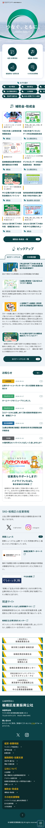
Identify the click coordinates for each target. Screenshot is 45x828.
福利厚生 (30, 86)
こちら (33, 723)
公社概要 (7, 772)
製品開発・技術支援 (33, 200)
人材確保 (30, 91)
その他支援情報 (32, 73)
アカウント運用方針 (10, 778)
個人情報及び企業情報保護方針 (15, 775)
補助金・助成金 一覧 (20, 239)
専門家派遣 (8, 750)
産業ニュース (7, 536)
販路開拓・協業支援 (12, 73)
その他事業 (8, 806)
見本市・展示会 (12, 96)
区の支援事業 (8, 803)
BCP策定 (12, 86)
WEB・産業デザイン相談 (32, 96)
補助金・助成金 (33, 58)
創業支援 (7, 753)
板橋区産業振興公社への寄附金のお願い (17, 781)
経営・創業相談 (12, 58)
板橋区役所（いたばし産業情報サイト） (17, 606)
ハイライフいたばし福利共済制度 (15, 800)
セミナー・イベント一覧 (20, 359)
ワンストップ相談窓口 (11, 747)
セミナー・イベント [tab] (13, 257)
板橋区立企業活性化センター (14, 620)
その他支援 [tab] (31, 257)
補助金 (8, 138)
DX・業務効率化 (12, 91)
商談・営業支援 (9, 764)
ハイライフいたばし (22, 482)
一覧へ (38, 373)
